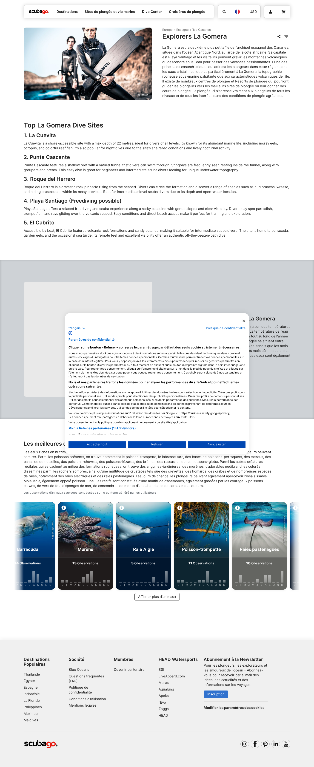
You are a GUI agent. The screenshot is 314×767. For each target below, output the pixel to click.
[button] (77, 328)
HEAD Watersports (178, 659)
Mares (164, 682)
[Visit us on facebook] (255, 744)
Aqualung (166, 689)
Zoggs (164, 709)
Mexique (31, 713)
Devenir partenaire (129, 669)
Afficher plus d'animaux (157, 596)
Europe (167, 29)
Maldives (31, 720)
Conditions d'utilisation (88, 699)
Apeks (164, 695)
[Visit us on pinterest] (265, 744)
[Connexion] (270, 12)
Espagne (182, 29)
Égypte (29, 681)
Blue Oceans (79, 669)
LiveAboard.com (172, 676)
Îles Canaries (201, 29)
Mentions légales (83, 705)
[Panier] (283, 12)
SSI (161, 669)
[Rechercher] (224, 11)
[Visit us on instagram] (244, 744)
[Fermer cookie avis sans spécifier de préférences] (243, 321)
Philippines (33, 707)
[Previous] (23, 546)
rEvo (162, 702)
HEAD (163, 715)
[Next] (290, 546)
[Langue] (237, 11)
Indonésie (32, 694)
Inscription (216, 694)
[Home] (39, 11)
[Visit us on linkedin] (275, 744)
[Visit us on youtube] (286, 744)
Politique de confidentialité (225, 328)
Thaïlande (32, 674)
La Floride (32, 700)
